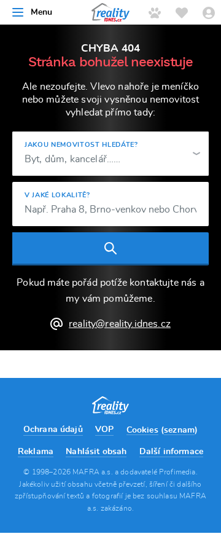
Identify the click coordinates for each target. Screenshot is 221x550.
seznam (179, 430)
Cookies (142, 430)
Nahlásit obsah (96, 451)
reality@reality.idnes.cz (120, 324)
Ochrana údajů (53, 429)
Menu (42, 12)
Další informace (171, 451)
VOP (104, 429)
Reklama (35, 451)
